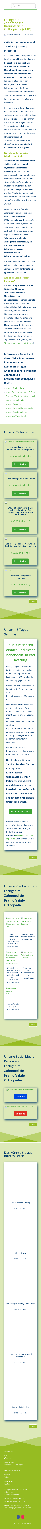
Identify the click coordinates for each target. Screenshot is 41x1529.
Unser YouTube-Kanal (16, 416)
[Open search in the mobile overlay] (23, 5)
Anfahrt (7, 1477)
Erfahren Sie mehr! (20, 811)
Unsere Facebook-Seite (16, 412)
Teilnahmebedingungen (13, 1465)
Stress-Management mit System (18, 343)
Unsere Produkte (13, 404)
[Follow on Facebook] (18, 1517)
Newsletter (8, 1481)
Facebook (20, 1096)
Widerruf (7, 1458)
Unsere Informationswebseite (19, 408)
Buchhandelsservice (12, 1470)
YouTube (20, 1113)
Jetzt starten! (20, 464)
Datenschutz (9, 1462)
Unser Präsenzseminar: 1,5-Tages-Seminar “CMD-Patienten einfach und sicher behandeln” (21, 396)
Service (7, 1474)
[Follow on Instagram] (22, 1517)
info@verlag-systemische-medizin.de (17, 1505)
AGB (5, 1455)
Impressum (8, 1451)
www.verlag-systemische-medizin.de (17, 1508)
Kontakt (7, 1484)
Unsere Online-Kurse (15, 388)
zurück (33, 601)
